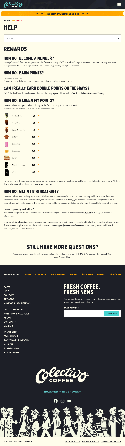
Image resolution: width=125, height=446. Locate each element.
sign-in (88, 212)
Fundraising (11, 348)
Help (19, 20)
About (7, 317)
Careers (8, 325)
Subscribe (111, 313)
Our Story (10, 321)
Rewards (9, 299)
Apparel (101, 274)
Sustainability (12, 352)
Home (7, 20)
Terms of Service (111, 441)
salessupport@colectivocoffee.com (67, 225)
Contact (9, 295)
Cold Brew (40, 274)
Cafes (7, 287)
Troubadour (11, 336)
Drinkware (115, 274)
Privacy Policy (90, 441)
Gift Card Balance (14, 309)
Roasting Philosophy (16, 340)
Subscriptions (58, 274)
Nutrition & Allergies (16, 313)
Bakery (73, 274)
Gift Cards (87, 274)
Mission (8, 344)
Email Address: (71, 307)
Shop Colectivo (11, 274)
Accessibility (72, 441)
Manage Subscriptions (17, 303)
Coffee (27, 274)
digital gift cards (19, 222)
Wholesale (10, 332)
